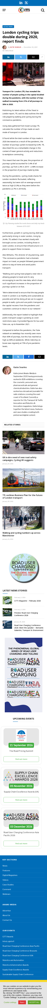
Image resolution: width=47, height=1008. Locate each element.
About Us (6, 915)
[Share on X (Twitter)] (21, 57)
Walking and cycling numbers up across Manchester (21, 534)
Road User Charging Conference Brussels (20, 951)
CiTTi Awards (8, 937)
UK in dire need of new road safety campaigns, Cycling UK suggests (19, 458)
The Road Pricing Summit (21, 751)
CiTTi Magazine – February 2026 (27, 601)
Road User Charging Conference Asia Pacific (21, 946)
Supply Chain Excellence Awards (16, 970)
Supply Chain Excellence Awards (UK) (21, 792)
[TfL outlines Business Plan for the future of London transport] (23, 480)
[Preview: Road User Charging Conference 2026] (7, 612)
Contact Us (7, 920)
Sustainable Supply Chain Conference (18, 974)
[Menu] (4, 10)
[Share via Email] (33, 57)
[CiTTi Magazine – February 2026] (7, 600)
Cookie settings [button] (10, 1002)
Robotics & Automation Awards (16, 965)
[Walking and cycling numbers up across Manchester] (23, 518)
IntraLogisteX (8, 941)
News (5, 866)
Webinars (6, 894)
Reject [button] (22, 1002)
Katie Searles (15, 47)
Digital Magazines (10, 875)
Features (6, 870)
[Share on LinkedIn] (8, 57)
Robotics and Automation (13, 960)
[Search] (42, 10)
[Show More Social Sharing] (42, 57)
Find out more (21, 759)
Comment (7, 889)
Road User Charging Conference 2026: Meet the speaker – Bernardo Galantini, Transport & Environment (28, 627)
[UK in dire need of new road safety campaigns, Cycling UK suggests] (23, 442)
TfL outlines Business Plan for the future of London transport (22, 496)
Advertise (7, 911)
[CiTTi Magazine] (24, 10)
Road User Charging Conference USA (18, 955)
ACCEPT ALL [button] (34, 1002)
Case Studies (8, 885)
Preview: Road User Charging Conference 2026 (26, 614)
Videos (5, 880)
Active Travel (8, 26)
